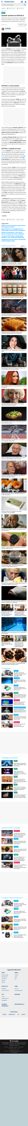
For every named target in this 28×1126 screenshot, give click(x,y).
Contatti (23, 1014)
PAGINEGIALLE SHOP (19, 1042)
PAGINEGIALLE (11, 1042)
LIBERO (3, 1042)
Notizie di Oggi (5, 975)
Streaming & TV (5, 998)
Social (3, 996)
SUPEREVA (17, 1045)
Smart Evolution (5, 990)
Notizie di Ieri (4, 976)
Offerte (3, 982)
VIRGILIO (6, 1042)
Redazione (17, 994)
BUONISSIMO (11, 1045)
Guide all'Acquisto (18, 990)
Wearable (4, 988)
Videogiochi (4, 1000)
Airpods (4, 216)
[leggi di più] (26, 29)
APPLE (6, 10)
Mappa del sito (12, 1014)
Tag (18, 1014)
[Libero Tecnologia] (14, 1011)
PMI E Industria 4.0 (19, 1004)
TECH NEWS (16, 678)
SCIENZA (16, 692)
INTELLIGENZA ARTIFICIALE (19, 707)
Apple (16, 976)
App (15, 978)
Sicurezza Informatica (5, 1005)
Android (16, 975)
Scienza (3, 980)
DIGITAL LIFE (16, 700)
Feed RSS (4, 1014)
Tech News (4, 978)
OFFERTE (16, 670)
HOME (2, 10)
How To (16, 988)
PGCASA (24, 1042)
